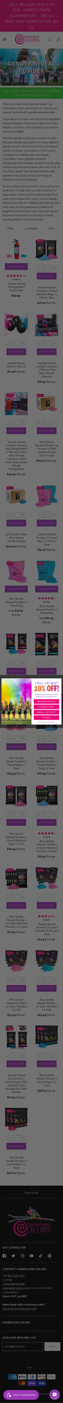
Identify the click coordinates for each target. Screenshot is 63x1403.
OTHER (46, 717)
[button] (46, 722)
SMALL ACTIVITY (46, 712)
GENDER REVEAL (46, 701)
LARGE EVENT (46, 706)
